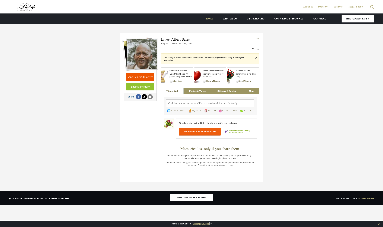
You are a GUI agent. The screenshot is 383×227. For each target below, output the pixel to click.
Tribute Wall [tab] (172, 91)
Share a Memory (140, 86)
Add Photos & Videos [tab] (179, 111)
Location (323, 6)
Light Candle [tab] (197, 111)
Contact (338, 6)
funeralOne (366, 198)
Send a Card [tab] (248, 111)
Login (257, 38)
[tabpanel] (210, 135)
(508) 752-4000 (355, 6)
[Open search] (372, 7)
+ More (253, 91)
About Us (308, 6)
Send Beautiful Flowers (140, 77)
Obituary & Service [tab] (226, 91)
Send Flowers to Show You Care (200, 131)
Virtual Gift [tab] (212, 111)
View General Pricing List (191, 197)
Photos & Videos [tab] (197, 91)
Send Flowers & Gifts (358, 18)
